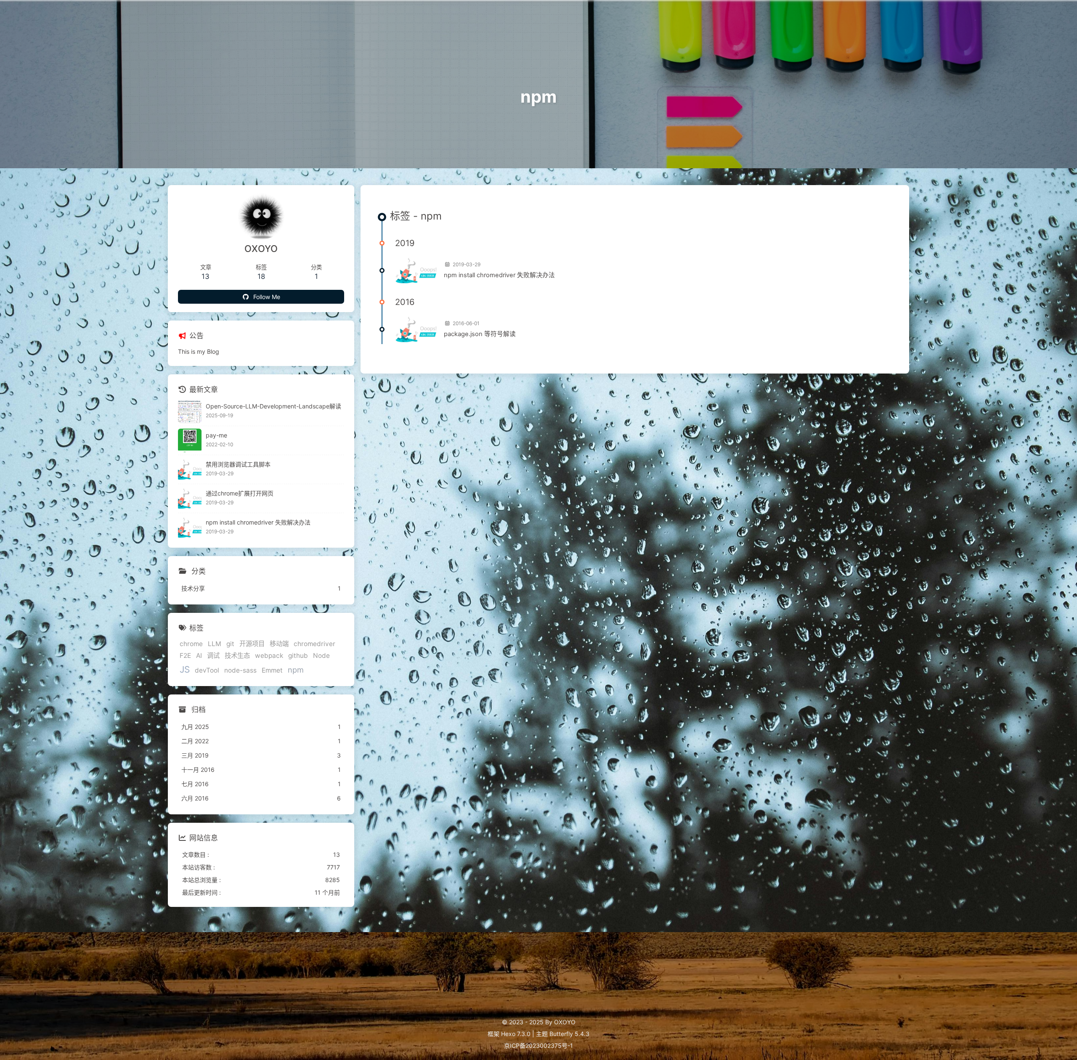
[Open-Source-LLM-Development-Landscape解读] (190, 411)
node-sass (240, 670)
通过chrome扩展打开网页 (239, 493)
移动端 (279, 644)
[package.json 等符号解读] (416, 329)
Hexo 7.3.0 (516, 1033)
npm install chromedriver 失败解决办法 (499, 275)
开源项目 (252, 644)
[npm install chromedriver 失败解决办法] (416, 270)
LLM (214, 644)
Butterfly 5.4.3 (569, 1033)
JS (185, 669)
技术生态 (237, 656)
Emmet (272, 670)
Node (321, 656)
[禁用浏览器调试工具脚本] (190, 469)
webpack (269, 656)
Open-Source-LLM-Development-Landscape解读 (273, 406)
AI (199, 656)
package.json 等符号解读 (480, 334)
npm (296, 669)
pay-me (216, 435)
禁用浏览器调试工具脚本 (238, 464)
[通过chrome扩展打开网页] (190, 498)
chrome (191, 644)
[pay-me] (190, 440)
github (298, 656)
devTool (207, 670)
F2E (185, 656)
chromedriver (314, 644)
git (230, 644)
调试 (213, 656)
